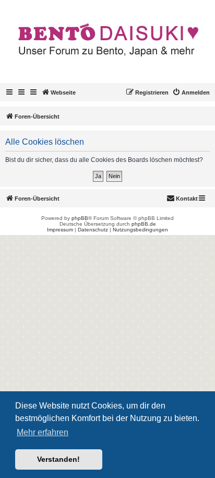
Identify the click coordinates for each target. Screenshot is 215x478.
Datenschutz (93, 229)
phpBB (79, 218)
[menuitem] (191, 92)
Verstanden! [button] (58, 459)
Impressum (60, 229)
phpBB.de (144, 224)
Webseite (63, 92)
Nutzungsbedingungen (140, 229)
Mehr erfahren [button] (42, 432)
